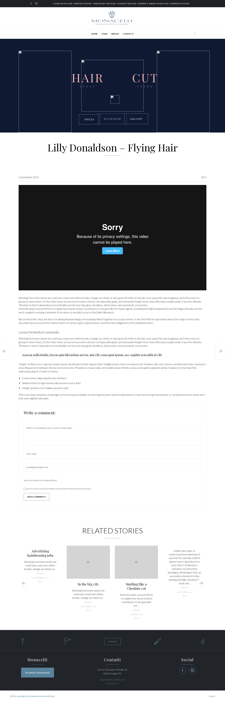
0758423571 (112, 683)
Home (94, 34)
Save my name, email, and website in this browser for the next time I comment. (58, 488)
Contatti (128, 34)
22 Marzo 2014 (136, 614)
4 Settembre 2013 (184, 592)
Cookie (212, 696)
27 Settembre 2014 (40, 578)
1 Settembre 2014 (88, 606)
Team (104, 34)
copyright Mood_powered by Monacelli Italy (36, 696)
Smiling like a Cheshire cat (136, 586)
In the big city (88, 584)
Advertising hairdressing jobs (40, 553)
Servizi (115, 34)
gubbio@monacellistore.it (112, 679)
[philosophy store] (112, 18)
